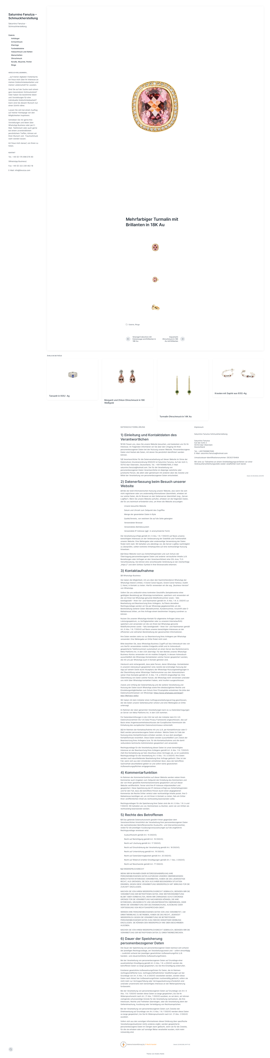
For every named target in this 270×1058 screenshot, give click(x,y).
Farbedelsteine (17, 48)
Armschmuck (16, 42)
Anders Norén (159, 1054)
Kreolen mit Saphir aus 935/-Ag (231, 393)
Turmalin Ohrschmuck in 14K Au (176, 416)
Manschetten (16, 55)
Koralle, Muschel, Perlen (21, 62)
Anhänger (15, 38)
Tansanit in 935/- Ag (59, 396)
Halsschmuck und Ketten (21, 52)
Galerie (11, 35)
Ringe (13, 65)
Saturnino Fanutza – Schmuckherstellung (23, 16)
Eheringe (15, 45)
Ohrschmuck (16, 58)
